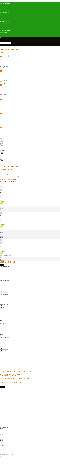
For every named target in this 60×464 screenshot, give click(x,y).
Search (10, 43)
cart (0, 463)
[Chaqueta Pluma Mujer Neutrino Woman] (30, 131)
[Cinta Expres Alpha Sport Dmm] (30, 312)
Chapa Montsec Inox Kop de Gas (4, 347)
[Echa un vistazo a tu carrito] (30, 45)
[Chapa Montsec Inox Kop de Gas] (30, 341)
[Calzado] (30, 141)
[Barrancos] (30, 158)
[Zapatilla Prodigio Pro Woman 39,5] (30, 60)
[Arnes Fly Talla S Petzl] (30, 88)
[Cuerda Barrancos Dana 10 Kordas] (30, 270)
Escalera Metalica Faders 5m (4, 80)
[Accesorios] (30, 151)
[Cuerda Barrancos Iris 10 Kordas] (30, 284)
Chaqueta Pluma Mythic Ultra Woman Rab (5, 108)
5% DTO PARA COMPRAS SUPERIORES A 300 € (5, 3)
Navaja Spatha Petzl (2, 260)
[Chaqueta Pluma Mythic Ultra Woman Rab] (30, 103)
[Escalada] (30, 155)
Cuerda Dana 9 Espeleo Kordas (4, 304)
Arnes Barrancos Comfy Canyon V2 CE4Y (5, 211)
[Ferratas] (30, 144)
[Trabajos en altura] (30, 148)
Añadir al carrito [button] (3, 69)
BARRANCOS (1, 159)
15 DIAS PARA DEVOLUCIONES (3, 14)
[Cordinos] (30, 117)
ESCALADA (2, 157)
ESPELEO (1, 162)
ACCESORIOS (1, 152)
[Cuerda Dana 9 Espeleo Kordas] (30, 298)
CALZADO (1, 143)
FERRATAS (1, 145)
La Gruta (1, 0)
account (1, 461)
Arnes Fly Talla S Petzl (3, 94)
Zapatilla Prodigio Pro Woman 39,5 (4, 66)
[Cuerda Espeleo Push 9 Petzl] (30, 327)
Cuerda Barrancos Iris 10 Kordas (4, 290)
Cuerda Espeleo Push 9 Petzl (4, 333)
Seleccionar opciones (3, 293)
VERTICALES (2, 150)
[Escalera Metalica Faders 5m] (30, 74)
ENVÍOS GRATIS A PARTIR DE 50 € (4, 10)
